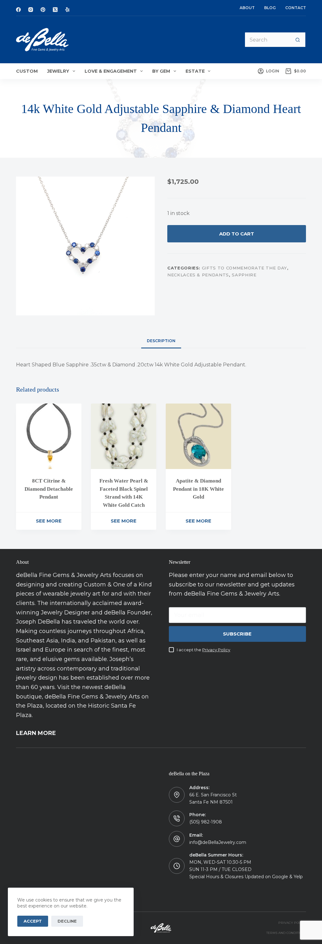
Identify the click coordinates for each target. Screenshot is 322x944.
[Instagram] (30, 9)
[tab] (161, 341)
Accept (33, 921)
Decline (67, 921)
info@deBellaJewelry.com (217, 842)
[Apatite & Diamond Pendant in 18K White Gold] (198, 436)
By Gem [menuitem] (161, 71)
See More (49, 521)
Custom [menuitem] (27, 71)
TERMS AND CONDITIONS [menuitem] (286, 933)
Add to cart (236, 234)
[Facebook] (18, 9)
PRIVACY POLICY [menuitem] (292, 923)
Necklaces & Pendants (198, 274)
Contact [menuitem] (295, 7)
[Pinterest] (43, 9)
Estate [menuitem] (195, 71)
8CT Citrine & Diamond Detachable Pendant (49, 489)
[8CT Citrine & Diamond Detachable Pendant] (48, 436)
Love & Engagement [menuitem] (111, 71)
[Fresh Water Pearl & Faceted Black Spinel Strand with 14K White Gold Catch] (123, 436)
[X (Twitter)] (55, 9)
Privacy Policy (216, 649)
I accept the (203, 649)
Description (161, 340)
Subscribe (237, 634)
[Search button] (298, 40)
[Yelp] (67, 9)
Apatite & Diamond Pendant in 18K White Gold (198, 489)
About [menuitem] (247, 7)
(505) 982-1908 (205, 822)
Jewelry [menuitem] (58, 71)
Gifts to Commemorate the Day (244, 267)
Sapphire (244, 274)
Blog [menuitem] (270, 7)
